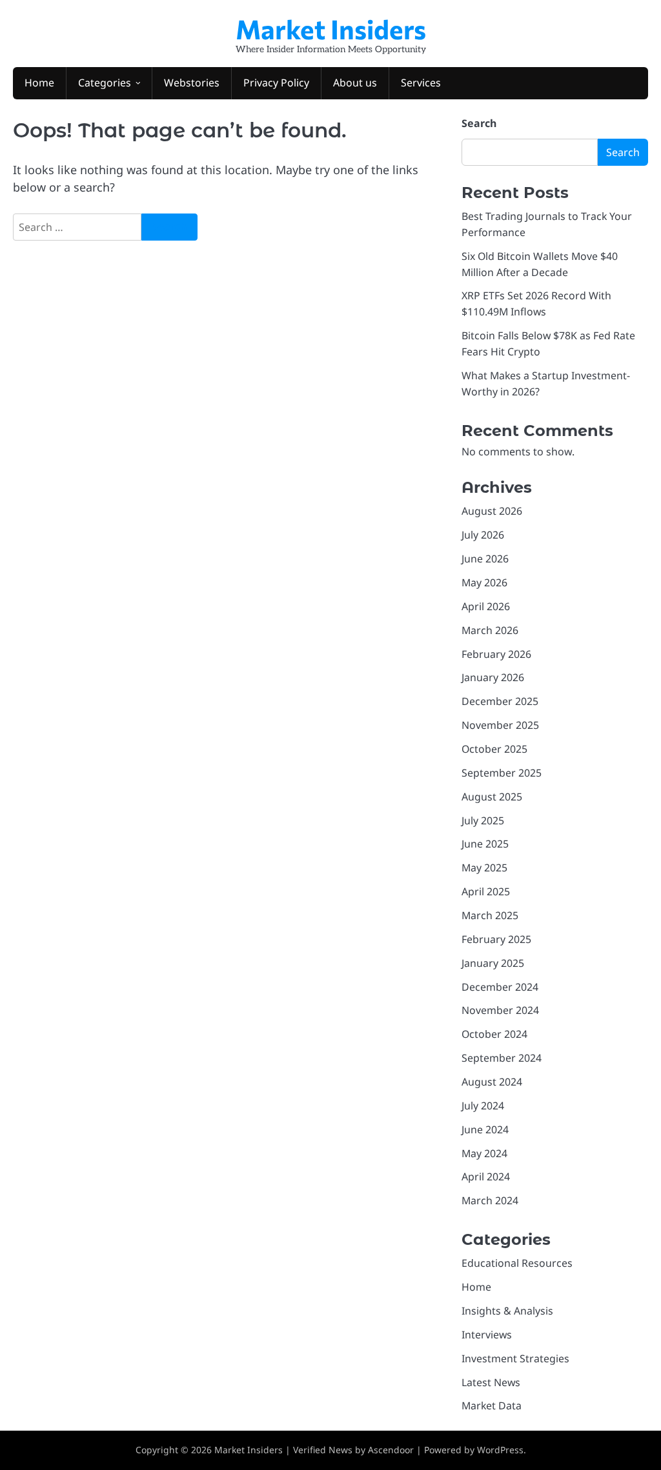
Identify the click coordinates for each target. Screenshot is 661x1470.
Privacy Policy (276, 82)
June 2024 (485, 1129)
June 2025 (485, 844)
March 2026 (490, 630)
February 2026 (496, 654)
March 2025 (490, 915)
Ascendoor (391, 1450)
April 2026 (486, 606)
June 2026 (485, 558)
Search (479, 123)
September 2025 (502, 773)
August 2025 (492, 797)
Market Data (492, 1405)
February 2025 (496, 939)
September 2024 (502, 1058)
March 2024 (490, 1200)
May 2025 (484, 867)
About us (355, 82)
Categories (104, 82)
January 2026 (493, 677)
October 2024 (494, 1034)
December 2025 (500, 701)
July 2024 (483, 1105)
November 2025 (500, 725)
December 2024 (500, 987)
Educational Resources (517, 1263)
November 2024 (500, 1010)
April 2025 (486, 891)
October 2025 (494, 749)
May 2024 (484, 1153)
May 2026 (484, 582)
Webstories (191, 82)
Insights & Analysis (507, 1311)
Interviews (487, 1334)
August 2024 (492, 1082)
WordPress (500, 1450)
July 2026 (483, 535)
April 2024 (486, 1176)
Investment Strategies (515, 1358)
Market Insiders (331, 28)
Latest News (491, 1382)
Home (39, 82)
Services (421, 82)
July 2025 (483, 820)
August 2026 (492, 511)
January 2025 (493, 963)
